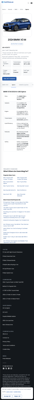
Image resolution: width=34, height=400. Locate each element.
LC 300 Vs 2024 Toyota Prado (11, 290)
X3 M (21, 9)
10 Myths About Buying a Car (10, 264)
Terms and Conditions (9, 345)
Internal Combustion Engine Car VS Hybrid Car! (16, 220)
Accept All (7, 396)
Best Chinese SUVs (8, 324)
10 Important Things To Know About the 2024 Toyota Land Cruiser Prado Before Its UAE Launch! (15, 203)
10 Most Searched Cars (9, 256)
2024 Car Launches (8, 320)
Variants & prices (23, 85)
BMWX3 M (5, 85)
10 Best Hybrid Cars (8, 273)
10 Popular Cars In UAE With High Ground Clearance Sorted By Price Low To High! (14, 216)
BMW (16, 9)
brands (10, 9)
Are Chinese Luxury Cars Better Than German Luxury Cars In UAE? (15, 225)
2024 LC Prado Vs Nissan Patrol (11, 299)
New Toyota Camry (8, 186)
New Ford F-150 (7, 194)
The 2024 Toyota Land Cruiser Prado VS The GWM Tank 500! (15, 208)
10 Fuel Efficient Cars (8, 269)
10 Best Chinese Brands (9, 260)
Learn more (9, 392)
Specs (13, 85)
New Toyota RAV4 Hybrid (8, 182)
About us (5, 334)
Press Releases (7, 358)
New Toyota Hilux (22, 182)
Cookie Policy (6, 349)
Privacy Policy (6, 341)
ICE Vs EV (5, 312)
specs (27, 9)
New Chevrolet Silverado (21, 195)
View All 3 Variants (9, 79)
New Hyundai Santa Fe (9, 190)
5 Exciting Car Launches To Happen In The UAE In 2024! (16, 212)
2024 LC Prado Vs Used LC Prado (11, 294)
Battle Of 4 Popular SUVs (9, 286)
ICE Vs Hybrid (6, 308)
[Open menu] (31, 3)
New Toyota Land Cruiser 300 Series (22, 178)
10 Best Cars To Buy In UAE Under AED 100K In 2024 (15, 237)
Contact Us (6, 338)
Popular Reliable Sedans (9, 316)
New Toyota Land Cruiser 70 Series (8, 178)
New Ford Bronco (21, 190)
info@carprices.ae (8, 366)
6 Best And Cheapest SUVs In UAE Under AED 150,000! (15, 233)
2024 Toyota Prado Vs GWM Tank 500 (13, 282)
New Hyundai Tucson (23, 186)
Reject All (17, 396)
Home (4, 9)
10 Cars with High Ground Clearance (12, 252)
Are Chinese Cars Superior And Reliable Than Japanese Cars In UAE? (15, 241)
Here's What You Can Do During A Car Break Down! (15, 229)
